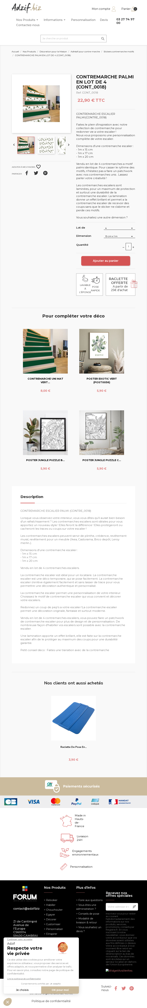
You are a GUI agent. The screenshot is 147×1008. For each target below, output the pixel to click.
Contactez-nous (28, 25)
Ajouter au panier (105, 260)
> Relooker (50, 900)
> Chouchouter (53, 909)
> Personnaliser (53, 929)
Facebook (115, 988)
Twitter (123, 988)
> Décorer (50, 919)
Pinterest (45, 173)
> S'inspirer (50, 934)
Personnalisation (83, 20)
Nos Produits (27, 20)
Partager (26, 173)
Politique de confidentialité (51, 1001)
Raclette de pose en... (73, 747)
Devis (104, 20)
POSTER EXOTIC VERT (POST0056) (102, 380)
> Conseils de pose (87, 913)
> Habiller (49, 905)
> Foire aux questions (89, 900)
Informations (55, 20)
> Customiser (52, 924)
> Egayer (49, 914)
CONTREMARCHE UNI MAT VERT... (45, 380)
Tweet (36, 173)
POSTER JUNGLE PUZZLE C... (101, 460)
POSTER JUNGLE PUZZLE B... (45, 460)
